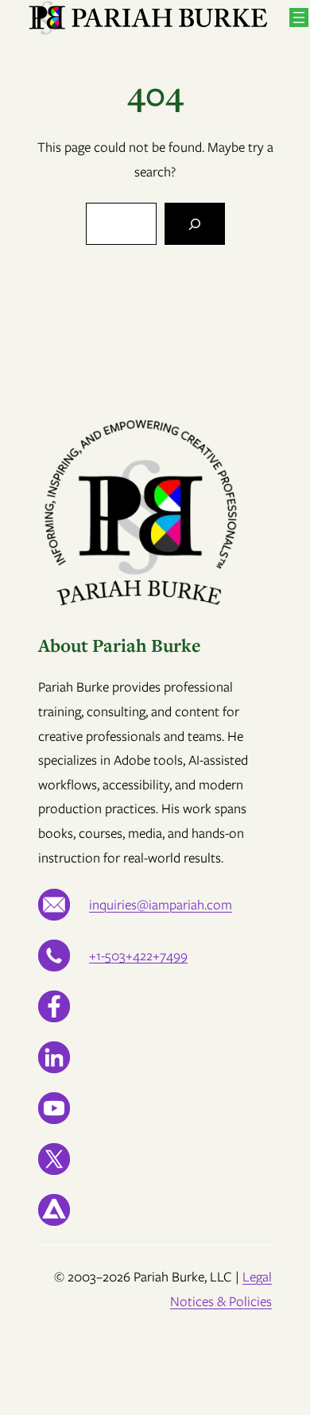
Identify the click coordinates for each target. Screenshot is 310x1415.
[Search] (195, 224)
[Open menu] (298, 17)
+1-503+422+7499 (138, 955)
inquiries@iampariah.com (160, 904)
